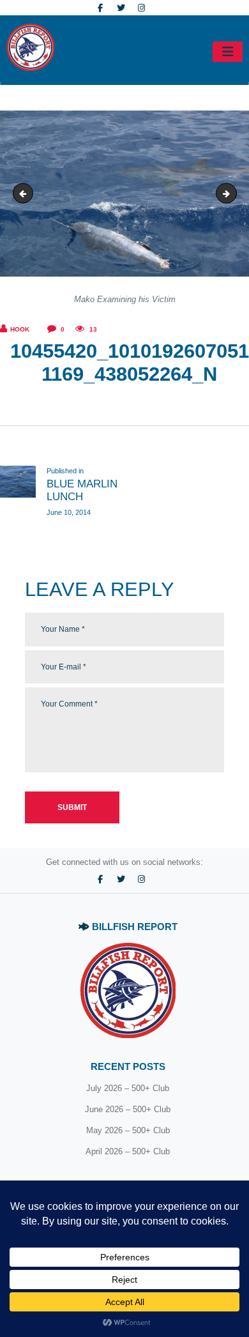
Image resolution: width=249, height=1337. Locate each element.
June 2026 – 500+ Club (127, 1109)
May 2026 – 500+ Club (128, 1130)
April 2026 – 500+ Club (128, 1151)
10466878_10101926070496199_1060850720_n (26, 193)
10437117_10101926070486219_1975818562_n (232, 193)
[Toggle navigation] (228, 52)
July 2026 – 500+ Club (127, 1088)
